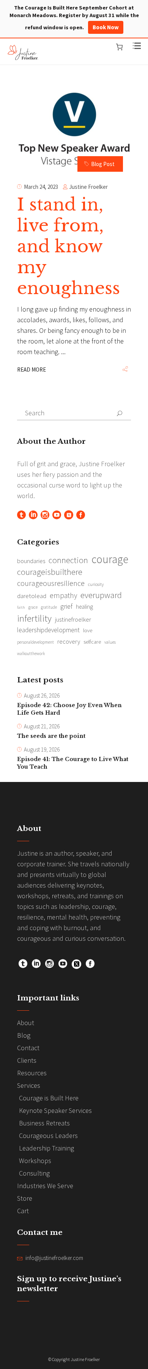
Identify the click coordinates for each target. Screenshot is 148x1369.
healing (84, 606)
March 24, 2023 (41, 186)
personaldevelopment (35, 642)
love (87, 630)
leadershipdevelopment (48, 630)
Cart (23, 1210)
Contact (28, 1047)
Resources (32, 1072)
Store (24, 1198)
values (110, 642)
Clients (26, 1060)
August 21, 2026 (42, 726)
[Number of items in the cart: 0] (119, 46)
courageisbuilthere (49, 572)
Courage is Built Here (49, 1098)
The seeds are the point (51, 736)
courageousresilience (51, 583)
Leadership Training (46, 1148)
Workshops (35, 1160)
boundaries (31, 561)
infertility (34, 618)
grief (66, 606)
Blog (23, 1035)
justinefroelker (73, 619)
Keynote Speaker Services (55, 1110)
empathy (63, 595)
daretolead (31, 596)
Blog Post (103, 164)
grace (33, 607)
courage (109, 559)
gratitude (49, 607)
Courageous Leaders (48, 1135)
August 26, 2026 (42, 695)
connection (68, 560)
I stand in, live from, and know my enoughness (68, 246)
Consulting (34, 1173)
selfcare (92, 641)
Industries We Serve (45, 1185)
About (25, 1022)
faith (21, 607)
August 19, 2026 (42, 749)
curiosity (96, 584)
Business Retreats (44, 1123)
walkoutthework (31, 653)
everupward (101, 595)
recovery (68, 641)
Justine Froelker (88, 186)
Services (28, 1085)
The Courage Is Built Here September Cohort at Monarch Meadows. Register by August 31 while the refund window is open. (74, 17)
